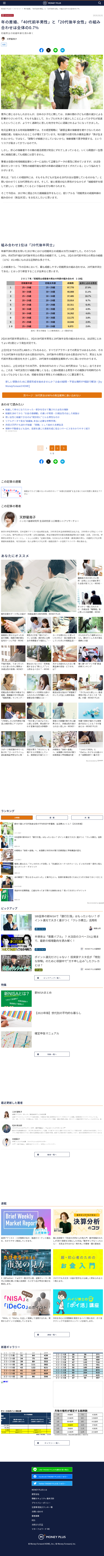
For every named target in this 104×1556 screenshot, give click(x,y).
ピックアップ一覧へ (52, 978)
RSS (33, 1520)
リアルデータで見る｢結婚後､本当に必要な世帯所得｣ (30, 420)
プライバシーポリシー (41, 1502)
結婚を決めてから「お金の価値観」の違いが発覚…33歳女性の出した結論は (42, 413)
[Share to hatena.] (62, 50)
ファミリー (17, 8)
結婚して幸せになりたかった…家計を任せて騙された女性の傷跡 (36, 409)
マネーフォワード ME (41, 1529)
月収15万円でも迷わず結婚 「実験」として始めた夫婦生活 (34, 424)
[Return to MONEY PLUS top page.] (52, 3)
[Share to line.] (55, 50)
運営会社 (35, 1494)
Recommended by (91, 761)
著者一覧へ (52, 1154)
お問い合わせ (37, 1511)
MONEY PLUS (6, 8)
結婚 (4, 44)
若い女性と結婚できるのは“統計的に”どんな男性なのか (32, 417)
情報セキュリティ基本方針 (43, 1498)
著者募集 (35, 1515)
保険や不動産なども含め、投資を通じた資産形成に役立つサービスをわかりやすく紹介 (47, 428)
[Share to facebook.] (41, 50)
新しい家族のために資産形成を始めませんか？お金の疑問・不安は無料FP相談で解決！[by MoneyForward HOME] (53, 384)
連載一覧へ (52, 1334)
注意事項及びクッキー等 (42, 1507)
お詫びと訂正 (37, 1524)
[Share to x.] (48, 50)
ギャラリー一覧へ (52, 1443)
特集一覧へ (52, 1054)
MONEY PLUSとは (39, 1489)
